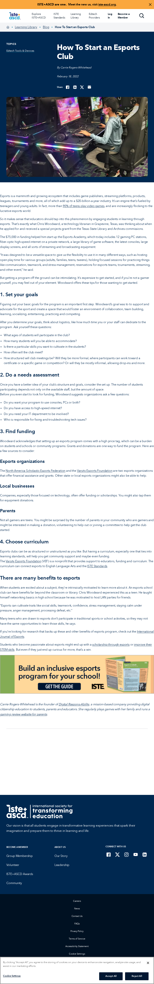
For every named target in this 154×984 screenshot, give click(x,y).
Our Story (61, 856)
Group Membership (19, 856)
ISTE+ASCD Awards (19, 874)
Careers (77, 901)
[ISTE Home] (15, 15)
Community (14, 883)
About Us (60, 847)
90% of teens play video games (83, 206)
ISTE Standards (59, 15)
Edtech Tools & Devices (20, 50)
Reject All (137, 976)
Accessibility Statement (77, 946)
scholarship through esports (111, 644)
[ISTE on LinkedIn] (145, 854)
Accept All (110, 976)
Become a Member (17, 847)
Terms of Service (77, 938)
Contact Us (77, 916)
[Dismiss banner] (150, 4)
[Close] (148, 963)
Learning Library (76, 15)
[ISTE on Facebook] (109, 854)
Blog (46, 27)
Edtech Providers (94, 15)
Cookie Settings (77, 953)
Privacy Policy (76, 931)
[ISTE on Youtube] (136, 854)
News (77, 908)
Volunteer (12, 865)
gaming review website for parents (23, 714)
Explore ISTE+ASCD (39, 15)
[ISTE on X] (118, 854)
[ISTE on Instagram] (127, 854)
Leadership (61, 865)
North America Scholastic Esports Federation (35, 470)
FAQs (77, 923)
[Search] (142, 16)
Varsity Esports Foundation (94, 470)
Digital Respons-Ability (74, 704)
